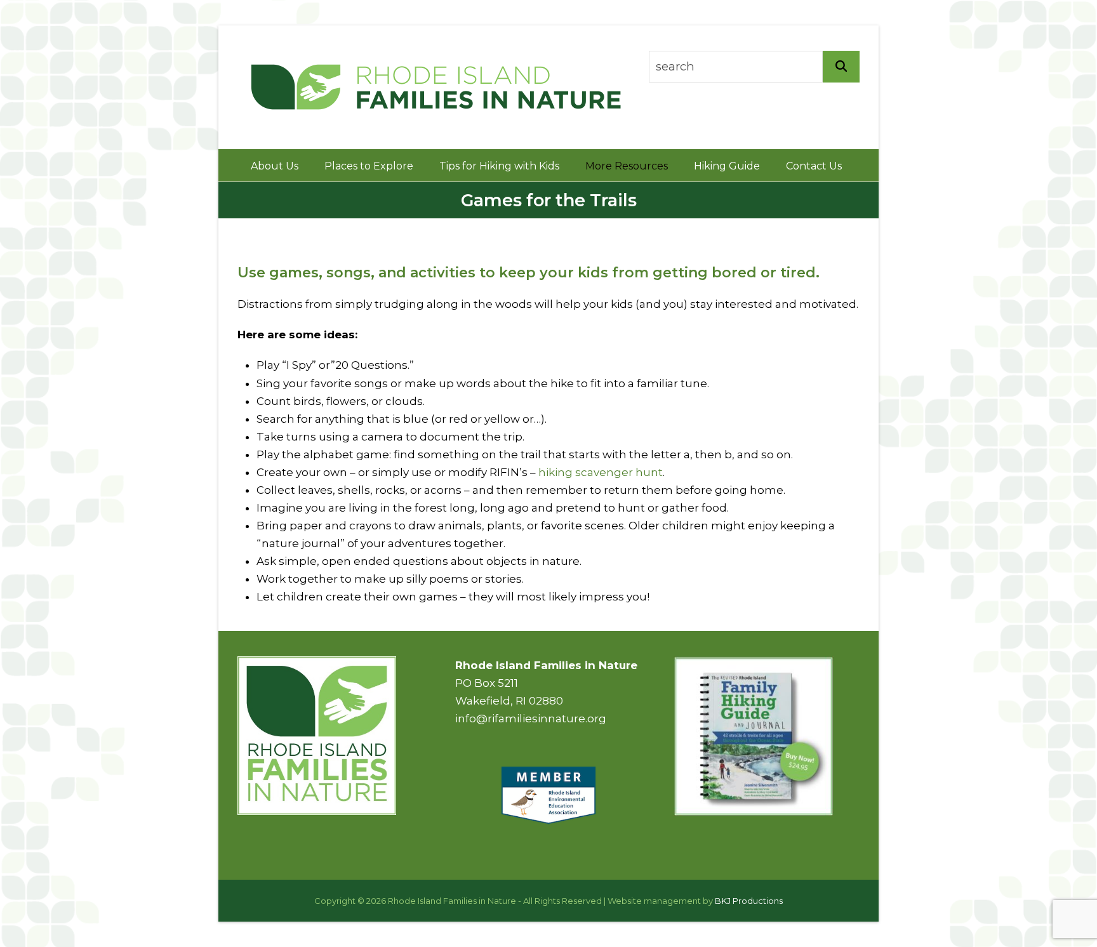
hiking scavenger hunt (600, 472)
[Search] (841, 67)
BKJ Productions (749, 901)
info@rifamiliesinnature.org (530, 718)
